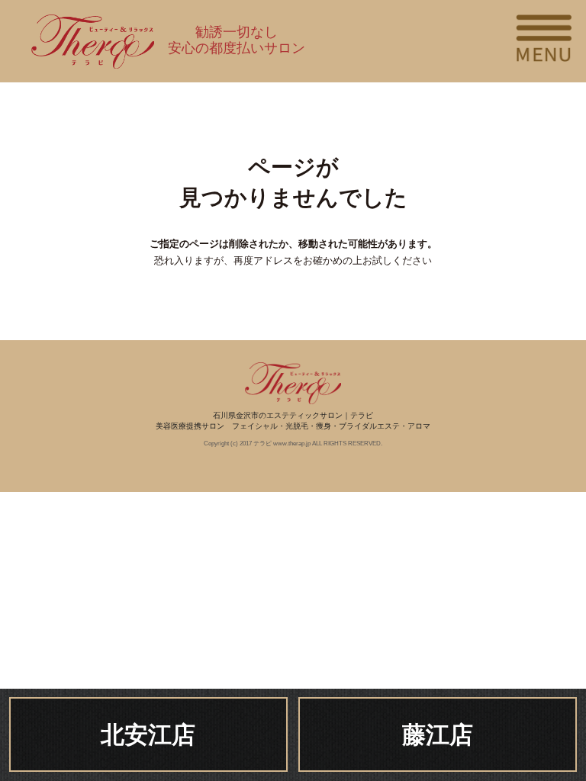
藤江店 (437, 735)
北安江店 (148, 735)
